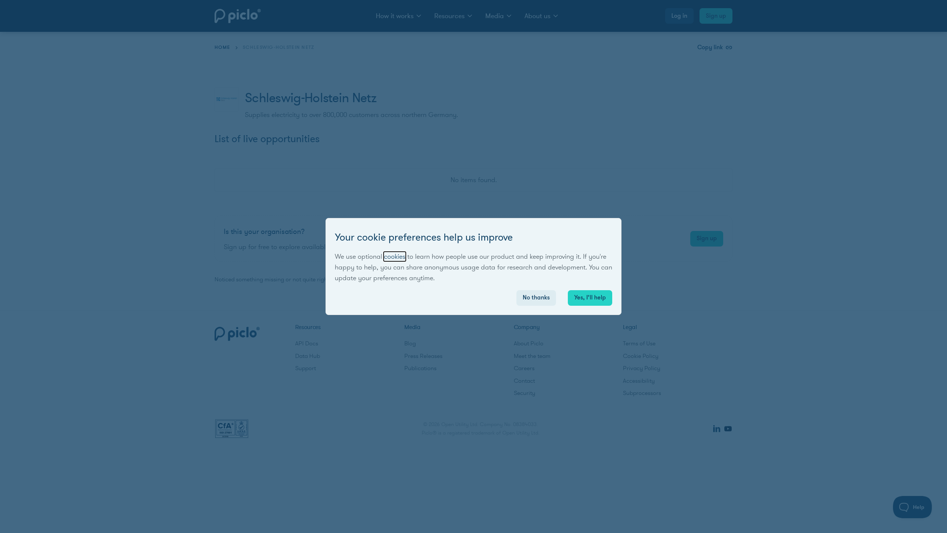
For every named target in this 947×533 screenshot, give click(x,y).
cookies (394, 256)
